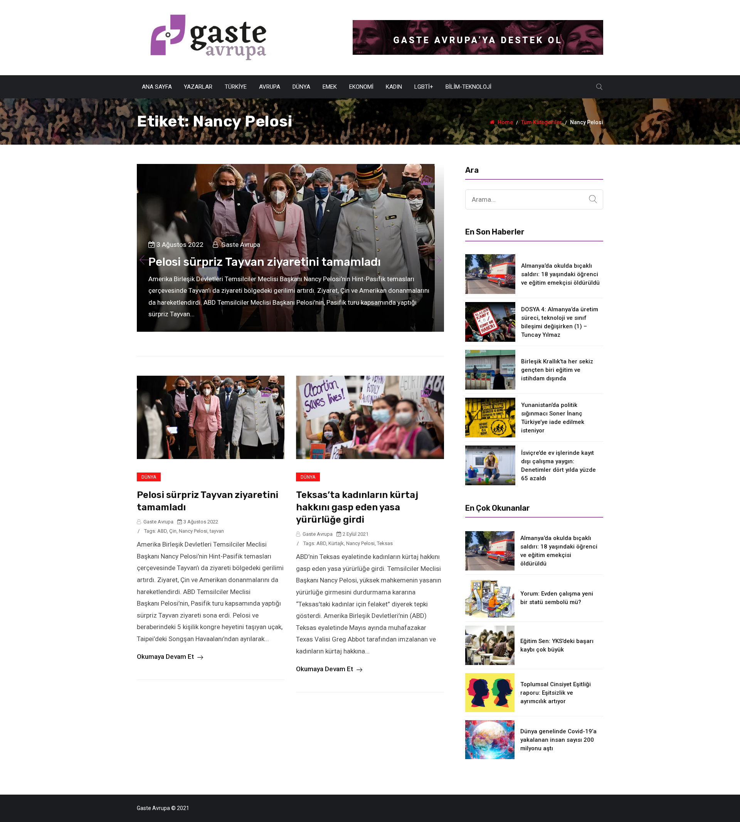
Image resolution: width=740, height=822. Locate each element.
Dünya (301, 86)
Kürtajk (336, 543)
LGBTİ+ (423, 86)
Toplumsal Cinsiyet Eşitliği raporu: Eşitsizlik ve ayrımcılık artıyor (555, 693)
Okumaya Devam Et (166, 656)
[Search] (593, 199)
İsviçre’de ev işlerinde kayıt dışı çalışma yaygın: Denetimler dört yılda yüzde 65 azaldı (558, 465)
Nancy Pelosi (193, 531)
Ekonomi (361, 86)
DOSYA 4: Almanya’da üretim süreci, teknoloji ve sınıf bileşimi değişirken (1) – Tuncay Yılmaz (559, 322)
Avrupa (269, 86)
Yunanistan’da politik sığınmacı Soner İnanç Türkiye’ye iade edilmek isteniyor (552, 418)
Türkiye (236, 86)
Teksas (385, 543)
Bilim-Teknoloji (468, 86)
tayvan (217, 531)
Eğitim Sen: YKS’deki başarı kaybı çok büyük (557, 645)
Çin (173, 531)
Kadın (394, 86)
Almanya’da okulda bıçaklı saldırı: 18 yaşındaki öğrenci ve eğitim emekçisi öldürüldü (560, 274)
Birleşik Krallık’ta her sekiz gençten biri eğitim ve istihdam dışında (557, 370)
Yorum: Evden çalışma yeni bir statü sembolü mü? (556, 598)
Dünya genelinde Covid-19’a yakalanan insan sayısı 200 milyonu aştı (558, 740)
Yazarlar (198, 86)
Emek (330, 86)
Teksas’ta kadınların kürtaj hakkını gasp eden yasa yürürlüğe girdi (357, 507)
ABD (162, 531)
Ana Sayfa (157, 86)
